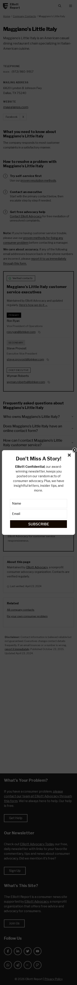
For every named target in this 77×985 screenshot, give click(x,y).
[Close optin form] (70, 456)
